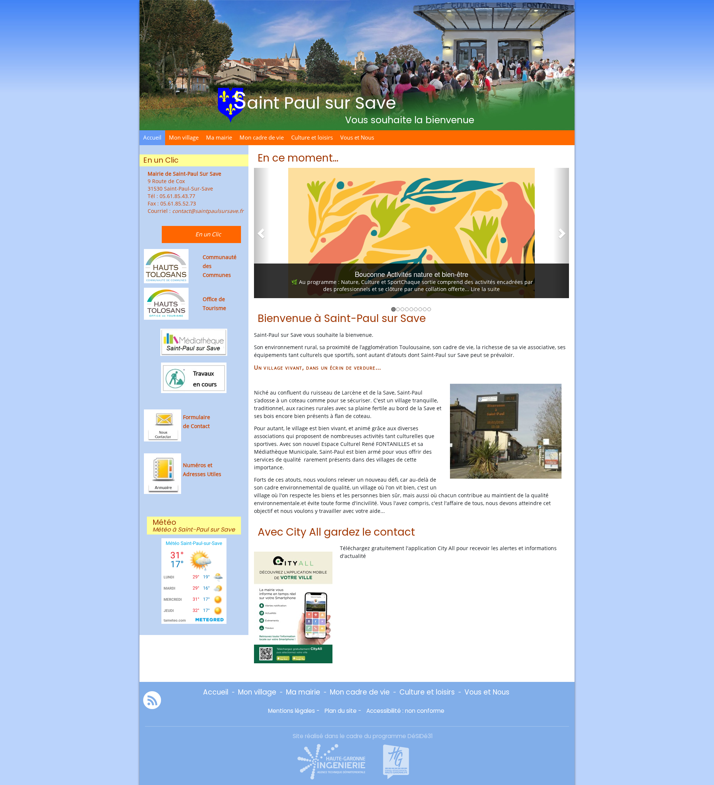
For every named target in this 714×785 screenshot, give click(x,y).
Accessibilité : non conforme (405, 711)
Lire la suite (487, 289)
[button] (262, 233)
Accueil (152, 137)
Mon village (184, 137)
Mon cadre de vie (261, 137)
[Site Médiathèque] (193, 341)
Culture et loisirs (312, 137)
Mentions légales (291, 711)
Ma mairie (219, 137)
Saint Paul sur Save (314, 100)
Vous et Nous (357, 137)
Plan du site (341, 711)
